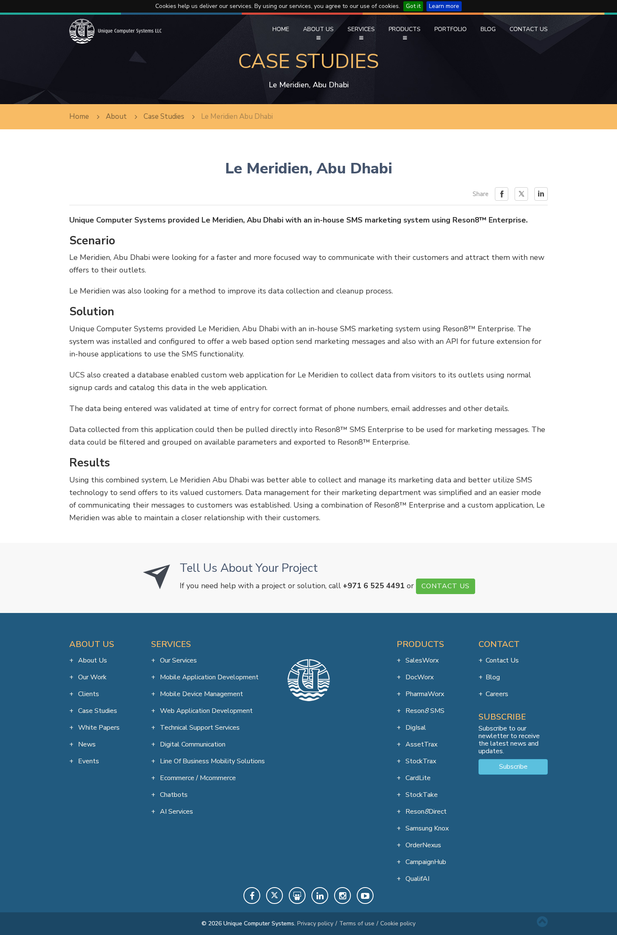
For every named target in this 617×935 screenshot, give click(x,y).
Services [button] (361, 29)
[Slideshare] (297, 895)
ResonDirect (425, 811)
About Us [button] (318, 29)
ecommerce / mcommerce (197, 778)
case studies (164, 116)
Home (280, 29)
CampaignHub (425, 862)
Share (481, 194)
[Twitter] (274, 895)
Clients (87, 694)
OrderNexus (422, 845)
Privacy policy (315, 923)
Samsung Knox (426, 828)
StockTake (421, 794)
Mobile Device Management (200, 694)
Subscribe (513, 766)
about (116, 116)
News (86, 744)
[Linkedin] (319, 895)
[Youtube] (365, 895)
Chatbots (173, 794)
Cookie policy (398, 923)
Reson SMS (424, 710)
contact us (502, 660)
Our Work (91, 677)
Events (87, 761)
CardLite (417, 778)
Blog (488, 29)
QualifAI (416, 878)
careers (497, 694)
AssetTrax (420, 744)
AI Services (175, 811)
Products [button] (405, 29)
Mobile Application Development (208, 677)
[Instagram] (342, 895)
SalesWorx (421, 660)
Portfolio (450, 29)
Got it (413, 6)
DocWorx (419, 677)
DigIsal (415, 727)
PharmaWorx (424, 694)
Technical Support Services (199, 727)
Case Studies (96, 710)
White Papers (98, 727)
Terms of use (356, 923)
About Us (91, 660)
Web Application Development (205, 710)
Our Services (177, 660)
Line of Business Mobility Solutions (211, 761)
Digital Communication (191, 744)
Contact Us (529, 29)
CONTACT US (445, 586)
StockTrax (420, 761)
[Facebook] (251, 895)
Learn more (444, 6)
